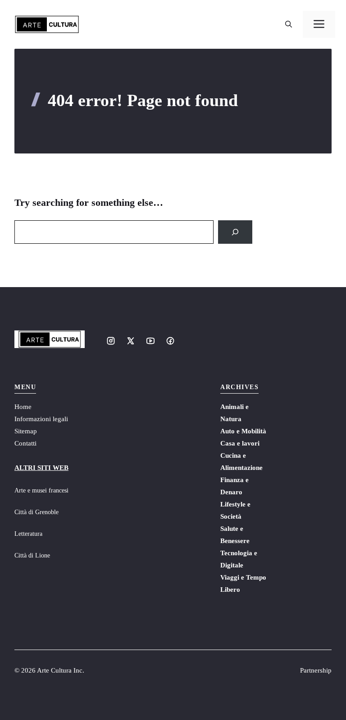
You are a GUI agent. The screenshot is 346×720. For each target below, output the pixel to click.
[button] (288, 24)
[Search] (235, 232)
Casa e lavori (240, 443)
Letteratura (28, 533)
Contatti (25, 443)
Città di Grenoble (36, 512)
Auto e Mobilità (243, 431)
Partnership (316, 670)
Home (23, 406)
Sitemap (25, 431)
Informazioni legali (41, 419)
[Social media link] (110, 340)
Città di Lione (32, 555)
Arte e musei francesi (41, 490)
